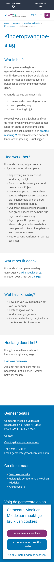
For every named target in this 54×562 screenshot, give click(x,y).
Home (6, 23)
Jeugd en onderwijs (32, 23)
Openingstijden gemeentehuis (21, 442)
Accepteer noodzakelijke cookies (27, 544)
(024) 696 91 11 (18, 448)
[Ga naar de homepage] (15, 15)
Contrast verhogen (13, 3)
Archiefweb (15, 486)
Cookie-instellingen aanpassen (27, 555)
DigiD (35, 276)
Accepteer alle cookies (27, 533)
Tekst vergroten (40, 4)
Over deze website (19, 474)
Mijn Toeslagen (29, 272)
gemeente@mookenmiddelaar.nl (30, 452)
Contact (8, 435)
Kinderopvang (9, 26)
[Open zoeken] (47, 15)
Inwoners (16, 23)
